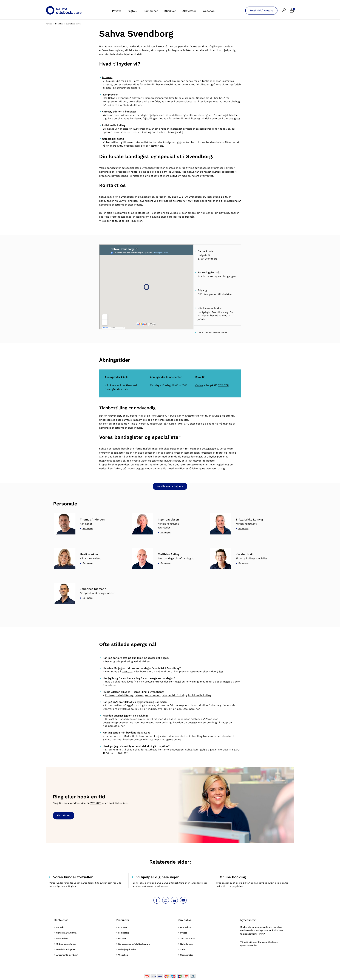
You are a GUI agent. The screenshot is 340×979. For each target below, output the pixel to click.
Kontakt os (63, 815)
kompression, (153, 695)
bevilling (224, 212)
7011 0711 (188, 200)
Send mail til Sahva (66, 933)
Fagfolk (132, 11)
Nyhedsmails (186, 944)
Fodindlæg (123, 933)
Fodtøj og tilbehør (127, 949)
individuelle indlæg (199, 695)
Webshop (208, 11)
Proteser (122, 927)
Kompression (110, 94)
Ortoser (122, 938)
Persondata (62, 938)
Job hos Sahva (187, 938)
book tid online (205, 423)
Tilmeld (244, 942)
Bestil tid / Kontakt (261, 10)
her (221, 671)
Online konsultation (66, 944)
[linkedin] (174, 900)
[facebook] (156, 900)
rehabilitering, (125, 695)
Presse (183, 933)
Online (199, 385)
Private (116, 11)
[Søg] (286, 8)
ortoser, (139, 695)
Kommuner (151, 11)
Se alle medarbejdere (170, 486)
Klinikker (170, 11)
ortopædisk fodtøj (173, 695)
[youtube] (183, 900)
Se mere (88, 528)
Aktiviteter (189, 11)
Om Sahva (185, 927)
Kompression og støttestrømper (134, 944)
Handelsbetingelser (66, 949)
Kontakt (60, 927)
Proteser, (110, 695)
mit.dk (134, 736)
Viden (183, 949)
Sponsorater (186, 955)
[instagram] (165, 900)
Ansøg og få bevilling (66, 955)
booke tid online (210, 200)
